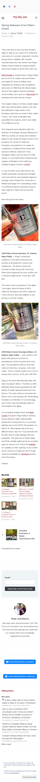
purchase (25, 454)
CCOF (27, 164)
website (32, 444)
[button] (3, 18)
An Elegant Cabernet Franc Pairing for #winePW (9, 491)
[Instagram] (15, 6)
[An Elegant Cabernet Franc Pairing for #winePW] (9, 482)
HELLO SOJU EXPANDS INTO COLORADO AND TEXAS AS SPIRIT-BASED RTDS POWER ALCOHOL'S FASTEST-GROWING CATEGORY (18, 713)
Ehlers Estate (7, 75)
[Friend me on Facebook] (4, 6)
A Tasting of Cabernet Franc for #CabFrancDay (9, 514)
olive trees (31, 94)
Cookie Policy (14, 773)
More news (6, 744)
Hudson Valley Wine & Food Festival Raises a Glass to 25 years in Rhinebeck (19, 701)
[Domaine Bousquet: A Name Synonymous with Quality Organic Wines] (11, 535)
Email (8, 577)
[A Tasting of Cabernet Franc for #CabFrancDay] (9, 506)
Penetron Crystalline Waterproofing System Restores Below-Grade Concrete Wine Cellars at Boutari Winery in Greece (19, 727)
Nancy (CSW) (16, 33)
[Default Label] (18, 6)
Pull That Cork (20, 17)
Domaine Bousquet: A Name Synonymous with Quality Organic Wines (27, 535)
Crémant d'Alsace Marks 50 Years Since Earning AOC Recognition (19, 737)
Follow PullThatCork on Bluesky (21, 662)
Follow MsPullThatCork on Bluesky (21, 676)
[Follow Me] (9, 6)
